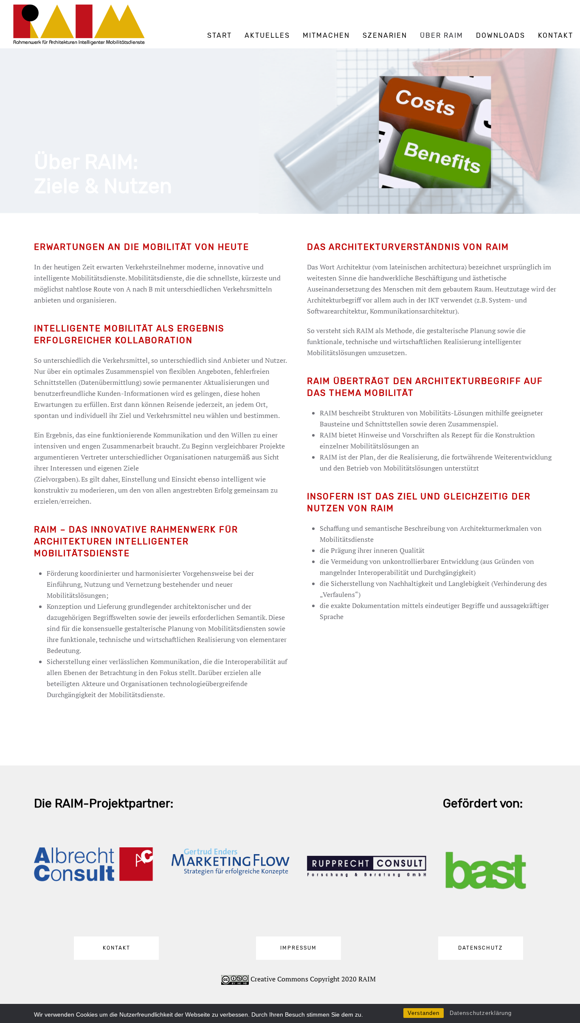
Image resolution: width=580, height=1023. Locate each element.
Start (219, 35)
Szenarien (385, 35)
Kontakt (555, 35)
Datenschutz (480, 948)
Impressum (298, 948)
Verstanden (423, 1013)
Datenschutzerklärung (481, 1013)
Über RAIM (441, 35)
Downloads (500, 35)
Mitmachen (326, 35)
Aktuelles (267, 35)
